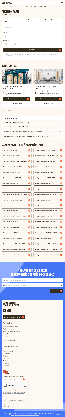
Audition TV (6, 361)
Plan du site (6, 406)
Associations (6, 353)
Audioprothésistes (8, 329)
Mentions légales (7, 402)
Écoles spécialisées (8, 351)
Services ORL (7, 349)
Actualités (6, 358)
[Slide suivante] (8, 110)
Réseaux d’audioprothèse (10, 346)
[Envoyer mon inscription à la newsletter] (24, 379)
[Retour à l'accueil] (14, 304)
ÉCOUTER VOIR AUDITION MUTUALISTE (13, 88)
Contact (5, 404)
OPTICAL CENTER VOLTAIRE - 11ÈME (46, 88)
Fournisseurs (6, 344)
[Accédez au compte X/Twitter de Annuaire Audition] (9, 310)
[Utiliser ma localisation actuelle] (61, 285)
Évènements (6, 363)
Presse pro (6, 366)
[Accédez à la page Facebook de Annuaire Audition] (4, 310)
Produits (5, 356)
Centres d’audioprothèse (10, 326)
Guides (5, 336)
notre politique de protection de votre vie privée (25, 415)
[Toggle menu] (62, 3)
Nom (4, 24)
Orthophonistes (7, 334)
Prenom (5, 32)
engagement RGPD (20, 393)
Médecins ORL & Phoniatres (11, 331)
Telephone (6, 40)
